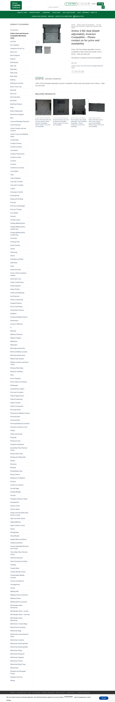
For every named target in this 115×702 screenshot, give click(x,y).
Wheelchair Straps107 (17, 654)
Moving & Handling (16, 371)
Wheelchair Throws (16, 661)
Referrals (85, 12)
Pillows (12, 430)
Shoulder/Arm (14, 502)
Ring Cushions (15, 474)
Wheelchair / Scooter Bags (18, 624)
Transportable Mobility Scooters (17, 576)
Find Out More (68, 696)
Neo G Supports (15, 378)
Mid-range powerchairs (17, 348)
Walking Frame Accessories (19, 595)
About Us (94, 12)
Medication (13, 345)
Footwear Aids (14, 242)
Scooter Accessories (16, 485)
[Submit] (103, 7)
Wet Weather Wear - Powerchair (16, 606)
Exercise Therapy (16, 209)
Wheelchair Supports (17, 657)
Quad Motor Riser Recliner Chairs (18, 449)
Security (13, 495)
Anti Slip (13, 41)
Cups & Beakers (15, 178)
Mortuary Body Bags (16, 368)
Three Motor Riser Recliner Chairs (19, 553)
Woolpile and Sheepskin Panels (18, 672)
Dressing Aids (14, 195)
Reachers (13, 464)
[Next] (65, 34)
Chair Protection (15, 125)
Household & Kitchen (17, 310)
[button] (93, 4)
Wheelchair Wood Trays (18, 664)
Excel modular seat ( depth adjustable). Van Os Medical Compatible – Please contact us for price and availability (79, 123)
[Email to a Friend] (79, 71)
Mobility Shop (22, 12)
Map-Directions (22, 692)
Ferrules (13, 216)
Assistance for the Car (17, 48)
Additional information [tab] (53, 79)
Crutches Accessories (17, 168)
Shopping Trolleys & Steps (18, 499)
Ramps (12, 460)
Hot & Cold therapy (16, 306)
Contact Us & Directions (63, 16)
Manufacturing (35, 12)
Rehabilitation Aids (16, 471)
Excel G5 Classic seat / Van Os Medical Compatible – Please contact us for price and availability (61, 122)
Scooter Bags (14, 488)
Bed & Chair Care (16, 86)
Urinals (12, 588)
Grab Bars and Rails (16, 259)
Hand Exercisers (15, 269)
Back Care (13, 52)
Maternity (13, 331)
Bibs (11, 118)
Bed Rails (13, 100)
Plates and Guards (16, 434)
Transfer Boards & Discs (18, 572)
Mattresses (13, 341)
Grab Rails (13, 262)
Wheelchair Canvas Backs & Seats (19, 635)
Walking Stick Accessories (18, 602)
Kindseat (51, 16)
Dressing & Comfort (16, 192)
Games (12, 249)
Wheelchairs (14, 668)
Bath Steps (13, 76)
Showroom (46, 12)
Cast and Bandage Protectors (19, 121)
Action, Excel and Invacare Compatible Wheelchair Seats (19, 36)
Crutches (13, 164)
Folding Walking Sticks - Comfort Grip (18, 234)
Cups (12, 174)
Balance (13, 59)
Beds (12, 107)
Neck (12, 375)
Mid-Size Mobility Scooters (18, 352)
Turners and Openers (17, 581)
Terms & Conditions (48, 692)
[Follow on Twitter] (85, 3)
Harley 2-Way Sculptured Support (18, 274)
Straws (12, 529)
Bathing (12, 80)
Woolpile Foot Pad (16, 677)
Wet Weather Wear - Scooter (19, 611)
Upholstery (56, 12)
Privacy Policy (60, 692)
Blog (79, 12)
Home (73, 25)
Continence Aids (15, 157)
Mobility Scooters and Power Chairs (19, 363)
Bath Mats (13, 69)
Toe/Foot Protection (16, 558)
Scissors (13, 481)
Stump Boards (14, 536)
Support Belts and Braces (18, 539)
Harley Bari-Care (15, 279)
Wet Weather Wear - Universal (20, 614)
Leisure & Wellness (16, 324)
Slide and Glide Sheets (17, 518)
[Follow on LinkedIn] (88, 3)
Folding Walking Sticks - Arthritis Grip (18, 228)
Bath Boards (14, 62)
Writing (12, 680)
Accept (104, 698)
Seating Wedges (15, 492)
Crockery (13, 161)
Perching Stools (15, 409)
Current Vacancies (83, 692)
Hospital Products (16, 303)
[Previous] (38, 34)
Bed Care (13, 93)
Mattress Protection (16, 334)
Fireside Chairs (15, 220)
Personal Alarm (15, 416)
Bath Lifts (13, 66)
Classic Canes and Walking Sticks (19, 135)
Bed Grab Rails (15, 97)
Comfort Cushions (16, 147)
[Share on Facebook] (73, 71)
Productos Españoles (17, 444)
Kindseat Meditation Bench (18, 317)
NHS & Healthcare (69, 12)
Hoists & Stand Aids (16, 299)
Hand (12, 266)
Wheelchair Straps (16, 650)
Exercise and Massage (17, 206)
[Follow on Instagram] (82, 3)
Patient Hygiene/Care (17, 396)
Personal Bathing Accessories (19, 423)
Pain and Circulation (16, 392)
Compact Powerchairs (17, 154)
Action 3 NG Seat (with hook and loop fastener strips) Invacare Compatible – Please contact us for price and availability (43, 123)
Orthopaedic (14, 385)
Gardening (13, 252)
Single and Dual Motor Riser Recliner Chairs (19, 514)
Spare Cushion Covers (17, 525)
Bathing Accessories (16, 83)
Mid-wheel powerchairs (17, 355)
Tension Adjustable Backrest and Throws (19, 547)
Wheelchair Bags (15, 631)
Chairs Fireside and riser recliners (18, 130)
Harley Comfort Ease (17, 282)
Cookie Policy (71, 692)
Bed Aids (13, 90)
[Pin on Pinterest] (82, 71)
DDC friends (36, 692)
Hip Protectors (14, 296)
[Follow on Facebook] (79, 3)
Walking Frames (15, 598)
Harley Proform (15, 289)
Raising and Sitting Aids (18, 457)
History (12, 692)
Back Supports (15, 55)
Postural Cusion (15, 441)
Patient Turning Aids (16, 406)
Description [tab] (39, 79)
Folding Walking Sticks (17, 223)
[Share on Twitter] (76, 71)
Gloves (12, 255)
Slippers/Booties (15, 522)
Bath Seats (13, 73)
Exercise (13, 202)
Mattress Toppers (15, 338)
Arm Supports (14, 45)
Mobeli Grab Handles (17, 359)
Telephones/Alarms (16, 543)
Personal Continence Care (18, 427)
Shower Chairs (15, 506)
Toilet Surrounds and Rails (18, 561)
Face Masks (14, 213)
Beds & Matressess (16, 111)
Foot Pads (13, 238)
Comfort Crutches (15, 143)
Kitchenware (14, 320)
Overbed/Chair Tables (17, 389)
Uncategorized (15, 584)
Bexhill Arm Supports (17, 114)
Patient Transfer (15, 403)
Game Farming (15, 245)
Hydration (13, 313)
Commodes (14, 150)
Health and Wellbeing (17, 293)
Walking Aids (14, 591)
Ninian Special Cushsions (18, 382)
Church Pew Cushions (39, 16)
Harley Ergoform (15, 286)
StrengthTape (14, 532)
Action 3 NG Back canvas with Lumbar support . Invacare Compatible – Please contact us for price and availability (96, 123)
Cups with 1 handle (16, 181)
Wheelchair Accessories (18, 627)
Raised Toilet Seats (16, 453)
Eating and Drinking (16, 199)
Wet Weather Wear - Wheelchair (16, 619)
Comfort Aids (14, 140)
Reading (13, 467)
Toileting (13, 565)
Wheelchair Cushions (17, 640)
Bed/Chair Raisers (16, 104)
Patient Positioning (16, 399)
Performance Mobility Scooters (20, 413)
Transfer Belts (14, 568)
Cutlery (12, 188)
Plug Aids (13, 437)
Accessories (14, 30)
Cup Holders (14, 171)
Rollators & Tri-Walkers (17, 478)
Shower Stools (15, 509)
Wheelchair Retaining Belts (19, 643)
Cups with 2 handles (16, 185)
